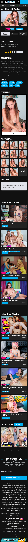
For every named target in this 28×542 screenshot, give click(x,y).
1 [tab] (2, 450)
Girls (24, 5)
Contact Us (10, 521)
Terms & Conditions (9, 525)
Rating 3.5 (19, 52)
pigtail (17, 85)
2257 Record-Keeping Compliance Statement (14, 528)
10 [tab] (23, 450)
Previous (1, 438)
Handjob (19, 82)
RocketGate (24, 514)
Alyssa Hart (6, 251)
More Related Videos (14, 478)
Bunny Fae (5, 391)
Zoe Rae (5, 226)
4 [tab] (9, 450)
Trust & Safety (16, 523)
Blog (25, 508)
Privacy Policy (18, 525)
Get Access (19, 29)
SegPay (12, 515)
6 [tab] (14, 450)
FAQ (12, 510)
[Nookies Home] (10, 2)
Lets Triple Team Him (8, 249)
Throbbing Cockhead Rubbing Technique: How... (11, 388)
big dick (12, 82)
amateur (4, 85)
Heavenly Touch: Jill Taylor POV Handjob (12, 415)
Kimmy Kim (5, 337)
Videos (8, 508)
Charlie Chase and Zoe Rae (10, 275)
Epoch (16, 515)
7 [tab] (16, 450)
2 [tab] (4, 450)
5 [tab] (11, 450)
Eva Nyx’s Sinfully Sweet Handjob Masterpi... (12, 361)
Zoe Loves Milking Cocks (9, 301)
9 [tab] (21, 450)
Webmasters (17, 521)
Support (4, 521)
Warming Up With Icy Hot (9, 224)
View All (18, 424)
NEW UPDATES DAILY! (14, 459)
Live (19, 5)
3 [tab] (7, 450)
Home (3, 508)
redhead (4, 82)
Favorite (16, 33)
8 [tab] (18, 450)
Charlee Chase (7, 277)
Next (24, 438)
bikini (11, 85)
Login (19, 510)
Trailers (13, 508)
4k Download (5, 34)
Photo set (23, 34)
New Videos (11, 5)
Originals (3, 5)
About (8, 510)
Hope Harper (15, 251)
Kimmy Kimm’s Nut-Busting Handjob (13, 335)
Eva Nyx (5, 364)
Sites (21, 508)
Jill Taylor (6, 418)
